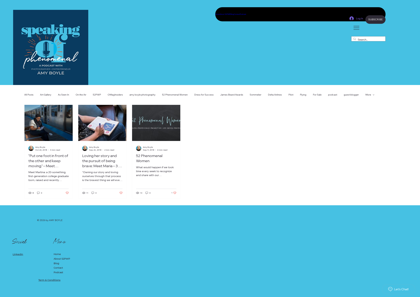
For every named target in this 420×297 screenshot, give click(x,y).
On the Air (81, 94)
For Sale (317, 94)
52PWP (97, 94)
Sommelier (255, 94)
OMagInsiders (115, 94)
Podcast (58, 272)
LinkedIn (18, 254)
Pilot (290, 94)
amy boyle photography (142, 94)
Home (57, 254)
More (368, 94)
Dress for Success (204, 94)
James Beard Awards (231, 94)
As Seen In (63, 94)
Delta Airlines (275, 94)
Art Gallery (45, 94)
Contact (58, 267)
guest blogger (351, 94)
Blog (56, 263)
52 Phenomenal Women (175, 94)
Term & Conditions (49, 280)
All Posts (28, 94)
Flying (303, 94)
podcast (332, 94)
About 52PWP (62, 258)
